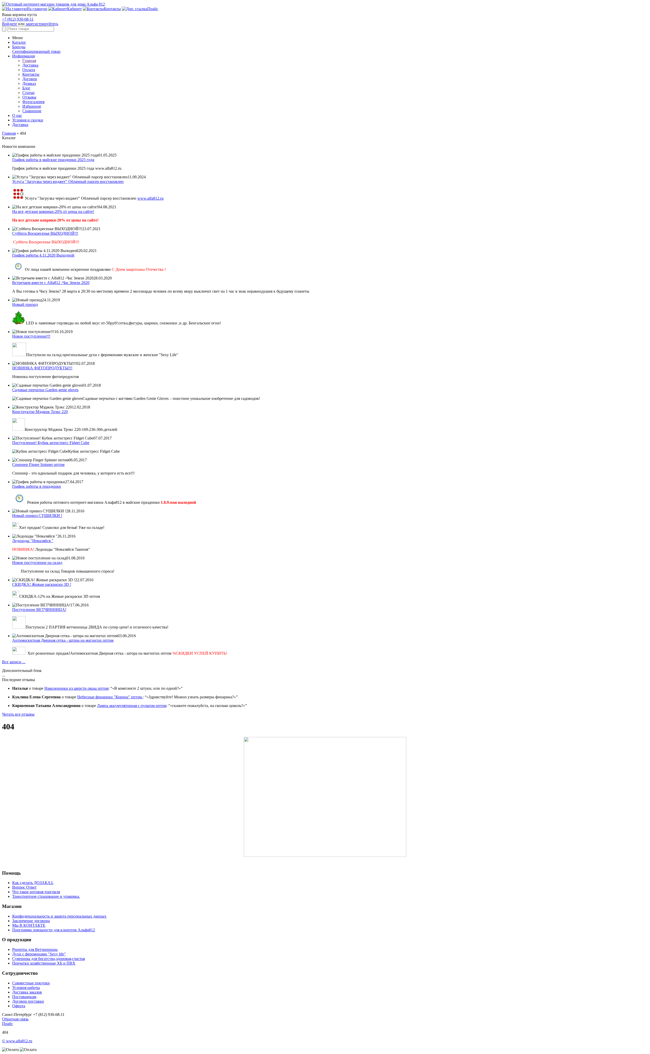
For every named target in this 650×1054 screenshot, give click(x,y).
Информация (23, 56)
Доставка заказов (27, 992)
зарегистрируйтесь (42, 24)
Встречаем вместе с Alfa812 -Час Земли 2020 (50, 282)
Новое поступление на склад (37, 562)
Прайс (7, 1023)
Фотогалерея (33, 102)
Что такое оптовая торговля (36, 892)
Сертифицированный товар (36, 51)
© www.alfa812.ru (17, 1041)
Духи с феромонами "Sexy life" (39, 954)
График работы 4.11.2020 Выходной (43, 255)
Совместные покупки (31, 983)
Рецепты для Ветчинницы (35, 949)
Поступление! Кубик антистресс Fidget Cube (50, 443)
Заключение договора (31, 921)
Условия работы (26, 987)
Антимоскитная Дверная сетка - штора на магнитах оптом (62, 640)
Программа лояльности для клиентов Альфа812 (53, 930)
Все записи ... (13, 662)
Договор (29, 79)
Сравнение (31, 111)
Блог (26, 88)
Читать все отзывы (18, 714)
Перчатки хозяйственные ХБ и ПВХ (43, 963)
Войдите (9, 24)
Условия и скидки (27, 120)
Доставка (30, 65)
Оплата (28, 70)
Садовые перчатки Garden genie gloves (45, 390)
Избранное (31, 106)
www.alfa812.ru (150, 198)
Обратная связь (15, 1019)
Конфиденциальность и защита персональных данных (59, 916)
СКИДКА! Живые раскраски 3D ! (41, 584)
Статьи (28, 92)
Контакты (30, 74)
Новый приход (25, 304)
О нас (17, 115)
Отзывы (29, 97)
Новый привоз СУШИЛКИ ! (37, 515)
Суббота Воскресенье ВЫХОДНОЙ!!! (45, 233)
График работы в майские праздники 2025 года (53, 160)
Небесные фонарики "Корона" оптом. (110, 697)
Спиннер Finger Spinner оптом (38, 464)
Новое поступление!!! (31, 336)
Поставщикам (24, 997)
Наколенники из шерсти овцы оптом (76, 688)
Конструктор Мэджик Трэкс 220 (40, 412)
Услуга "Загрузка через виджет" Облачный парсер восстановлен (68, 181)
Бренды (18, 47)
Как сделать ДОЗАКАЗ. (33, 882)
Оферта (18, 1006)
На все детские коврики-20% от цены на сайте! (53, 211)
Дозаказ (29, 83)
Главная (29, 60)
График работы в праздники (36, 486)
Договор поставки (28, 1001)
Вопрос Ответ (24, 887)
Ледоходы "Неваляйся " (32, 541)
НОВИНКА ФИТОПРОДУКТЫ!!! (42, 368)
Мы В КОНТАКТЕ (28, 925)
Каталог (19, 42)
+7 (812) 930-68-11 (18, 19)
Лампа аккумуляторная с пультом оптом (131, 705)
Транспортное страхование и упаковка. (46, 896)
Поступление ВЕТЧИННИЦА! (39, 609)
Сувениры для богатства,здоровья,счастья (48, 958)
